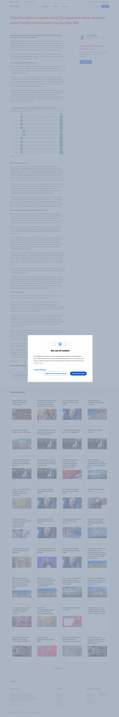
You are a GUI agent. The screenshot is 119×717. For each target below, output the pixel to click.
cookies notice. (38, 363)
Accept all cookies (78, 373)
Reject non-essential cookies (55, 373)
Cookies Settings (40, 369)
